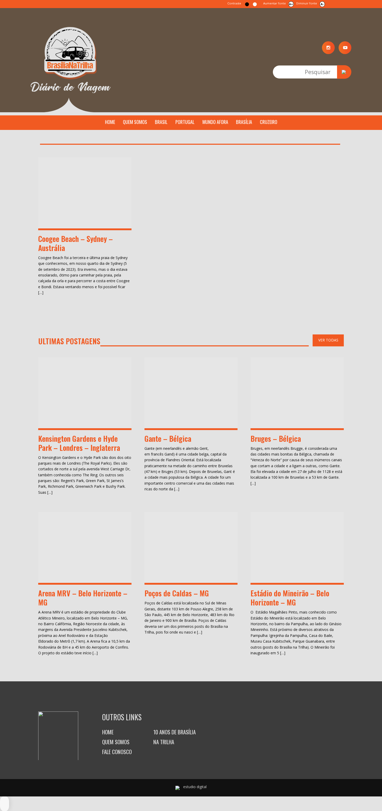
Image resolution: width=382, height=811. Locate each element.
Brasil (161, 121)
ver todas (328, 340)
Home (110, 121)
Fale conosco (117, 752)
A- (322, 4)
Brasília (244, 121)
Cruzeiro (268, 121)
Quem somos (135, 121)
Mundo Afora (215, 121)
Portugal (185, 121)
